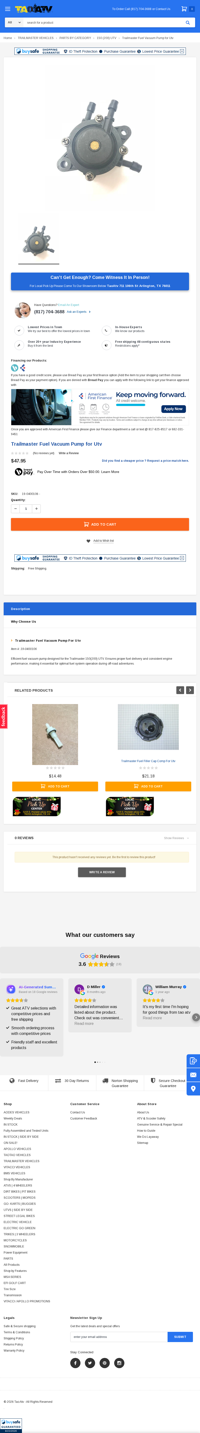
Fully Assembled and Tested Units (26, 1130)
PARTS (8, 1258)
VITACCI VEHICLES (17, 1167)
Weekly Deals (13, 1118)
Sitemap (142, 1143)
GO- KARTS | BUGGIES (20, 1204)
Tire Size (10, 1289)
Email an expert (68, 305)
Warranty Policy (14, 1350)
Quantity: (18, 500)
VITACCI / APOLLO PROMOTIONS (27, 1301)
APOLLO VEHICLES (17, 1149)
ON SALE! (10, 1143)
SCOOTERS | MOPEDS (20, 1197)
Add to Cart (103, 524)
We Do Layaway (148, 1137)
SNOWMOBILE (14, 1246)
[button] (11, 1425)
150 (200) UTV (106, 38)
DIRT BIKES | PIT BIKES (20, 1191)
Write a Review (69, 453)
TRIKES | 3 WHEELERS (19, 1234)
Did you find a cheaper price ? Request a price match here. (145, 460)
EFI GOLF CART (15, 1283)
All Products (12, 1264)
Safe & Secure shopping (20, 1326)
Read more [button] (84, 1023)
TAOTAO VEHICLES (17, 1155)
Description (20, 609)
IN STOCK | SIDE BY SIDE (21, 1137)
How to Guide (146, 1130)
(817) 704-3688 (49, 311)
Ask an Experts (77, 312)
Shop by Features (15, 1271)
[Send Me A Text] (193, 1061)
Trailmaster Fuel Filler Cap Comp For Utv (148, 761)
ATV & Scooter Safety (151, 1118)
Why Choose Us (23, 621)
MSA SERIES (12, 1277)
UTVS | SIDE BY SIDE (18, 1210)
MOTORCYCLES (15, 1240)
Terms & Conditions (17, 1332)
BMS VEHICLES (14, 1173)
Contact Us (77, 1112)
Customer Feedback (83, 1118)
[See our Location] (193, 1088)
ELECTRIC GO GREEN (19, 1228)
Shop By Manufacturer (18, 1179)
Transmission (13, 1295)
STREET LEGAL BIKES (19, 1216)
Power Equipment (15, 1252)
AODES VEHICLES (17, 1112)
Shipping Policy (14, 1338)
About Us (143, 1112)
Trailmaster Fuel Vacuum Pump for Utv (147, 38)
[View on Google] (79, 989)
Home (8, 38)
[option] (100, 138)
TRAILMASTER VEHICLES (36, 38)
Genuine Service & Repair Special (159, 1124)
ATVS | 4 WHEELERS (18, 1185)
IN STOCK (11, 1124)
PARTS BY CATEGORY (75, 38)
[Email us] (193, 1074)
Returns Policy (13, 1344)
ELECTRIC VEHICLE (18, 1222)
